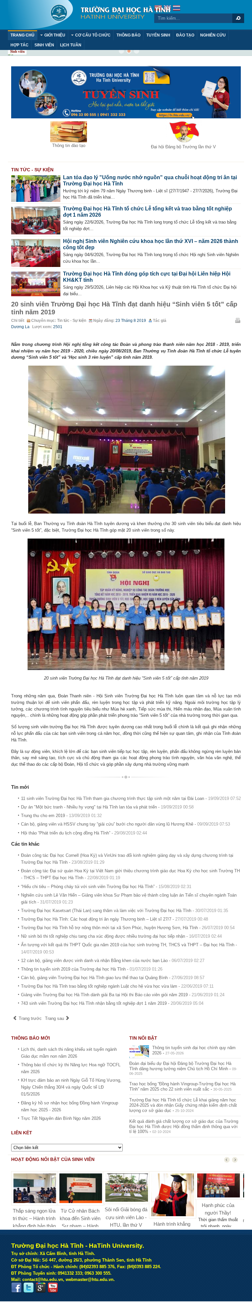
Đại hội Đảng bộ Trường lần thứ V (183, 146)
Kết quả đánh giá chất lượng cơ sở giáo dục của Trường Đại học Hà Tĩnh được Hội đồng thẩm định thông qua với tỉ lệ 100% (183, 1126)
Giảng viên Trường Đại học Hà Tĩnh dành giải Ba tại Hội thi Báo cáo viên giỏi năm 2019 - (122, 994)
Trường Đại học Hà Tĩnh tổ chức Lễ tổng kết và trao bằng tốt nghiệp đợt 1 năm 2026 (147, 212)
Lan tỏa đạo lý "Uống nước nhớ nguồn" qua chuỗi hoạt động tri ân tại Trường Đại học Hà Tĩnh (150, 180)
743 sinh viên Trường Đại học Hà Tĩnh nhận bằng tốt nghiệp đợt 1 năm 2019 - (112, 1003)
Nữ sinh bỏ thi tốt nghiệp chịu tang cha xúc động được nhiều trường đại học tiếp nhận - (121, 936)
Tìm (238, 18)
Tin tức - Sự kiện (71, 320)
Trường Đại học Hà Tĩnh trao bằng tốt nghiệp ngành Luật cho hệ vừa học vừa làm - (117, 986)
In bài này (237, 320)
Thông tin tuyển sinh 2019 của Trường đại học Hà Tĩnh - (91, 969)
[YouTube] (53, 1288)
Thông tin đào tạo (68, 145)
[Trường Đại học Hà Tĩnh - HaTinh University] (89, 15)
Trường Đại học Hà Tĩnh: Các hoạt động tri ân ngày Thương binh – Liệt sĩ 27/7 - (114, 919)
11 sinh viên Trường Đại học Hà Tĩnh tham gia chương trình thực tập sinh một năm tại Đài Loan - (131, 798)
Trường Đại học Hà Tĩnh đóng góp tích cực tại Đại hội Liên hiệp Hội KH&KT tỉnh (146, 277)
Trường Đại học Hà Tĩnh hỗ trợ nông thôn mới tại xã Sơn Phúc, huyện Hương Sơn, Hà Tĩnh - (128, 927)
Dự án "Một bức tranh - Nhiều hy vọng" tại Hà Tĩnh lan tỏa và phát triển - (107, 807)
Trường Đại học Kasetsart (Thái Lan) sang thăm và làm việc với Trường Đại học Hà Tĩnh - (124, 910)
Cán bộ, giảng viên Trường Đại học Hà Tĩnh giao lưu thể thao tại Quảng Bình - (112, 977)
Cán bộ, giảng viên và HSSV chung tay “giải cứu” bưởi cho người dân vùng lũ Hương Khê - (125, 824)
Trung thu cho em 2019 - (61, 815)
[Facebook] (16, 1288)
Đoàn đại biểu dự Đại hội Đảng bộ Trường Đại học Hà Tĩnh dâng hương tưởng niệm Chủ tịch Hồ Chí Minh (180, 1066)
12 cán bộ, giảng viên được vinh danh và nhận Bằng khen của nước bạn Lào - (112, 960)
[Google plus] (40, 1288)
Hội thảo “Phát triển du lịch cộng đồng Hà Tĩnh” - (84, 833)
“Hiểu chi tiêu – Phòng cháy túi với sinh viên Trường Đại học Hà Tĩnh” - (106, 886)
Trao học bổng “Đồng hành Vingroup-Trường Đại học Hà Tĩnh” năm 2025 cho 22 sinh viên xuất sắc (182, 1086)
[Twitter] (28, 1288)
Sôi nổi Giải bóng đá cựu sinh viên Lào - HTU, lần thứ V (126, 1217)
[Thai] (176, 8)
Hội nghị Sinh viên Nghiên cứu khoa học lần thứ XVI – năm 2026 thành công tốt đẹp (150, 244)
